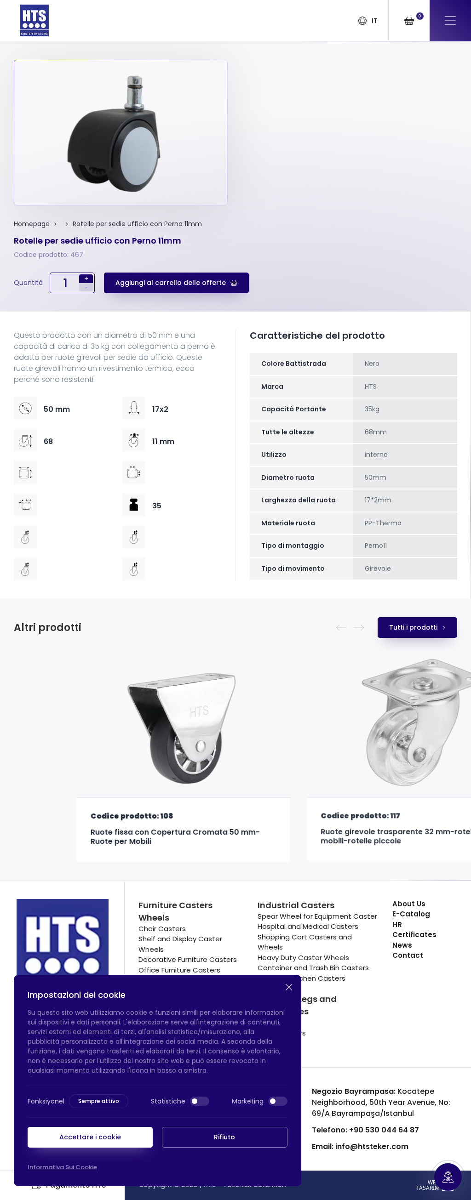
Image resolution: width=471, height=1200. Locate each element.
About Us (408, 904)
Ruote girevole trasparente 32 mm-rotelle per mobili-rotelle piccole (344, 837)
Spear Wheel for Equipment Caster (317, 916)
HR (397, 924)
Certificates (414, 934)
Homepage (32, 223)
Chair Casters (162, 928)
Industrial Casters (296, 905)
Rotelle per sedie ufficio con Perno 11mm (137, 223)
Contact (407, 955)
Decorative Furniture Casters (187, 959)
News (402, 945)
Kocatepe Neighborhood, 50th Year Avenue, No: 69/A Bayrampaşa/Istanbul (381, 1102)
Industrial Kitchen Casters (301, 978)
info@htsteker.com (360, 1146)
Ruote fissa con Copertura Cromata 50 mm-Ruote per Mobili (112, 837)
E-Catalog (411, 914)
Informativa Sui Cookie (62, 1167)
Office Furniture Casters (179, 970)
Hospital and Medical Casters (308, 926)
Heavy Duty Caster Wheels (303, 957)
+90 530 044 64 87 (365, 1130)
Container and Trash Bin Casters (313, 968)
